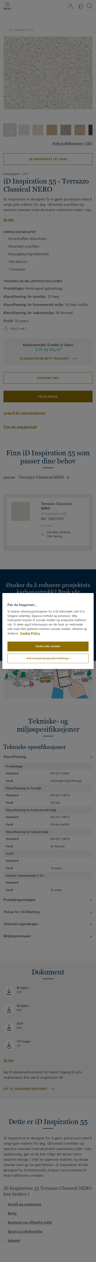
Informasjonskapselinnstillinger (48, 658)
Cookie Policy (30, 633)
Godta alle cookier (48, 646)
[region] (47, 631)
